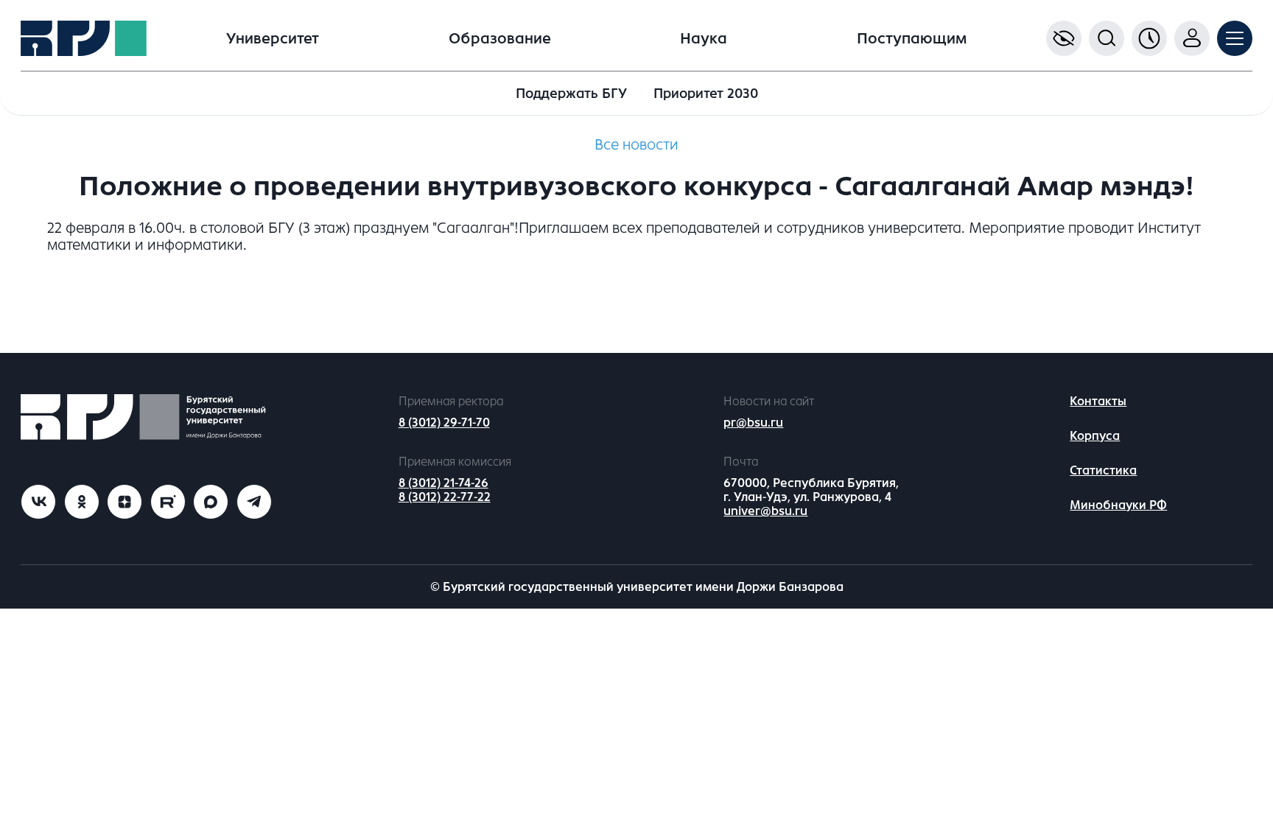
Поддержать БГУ (571, 93)
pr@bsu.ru (753, 422)
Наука (703, 38)
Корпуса (1095, 436)
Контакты (1098, 401)
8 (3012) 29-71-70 (444, 422)
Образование (500, 38)
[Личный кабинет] (1192, 38)
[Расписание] (1149, 38)
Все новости (636, 145)
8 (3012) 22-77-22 (445, 497)
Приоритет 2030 (705, 93)
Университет (272, 38)
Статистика (1103, 470)
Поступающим (912, 38)
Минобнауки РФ (1118, 505)
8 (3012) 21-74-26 (443, 483)
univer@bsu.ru (765, 511)
